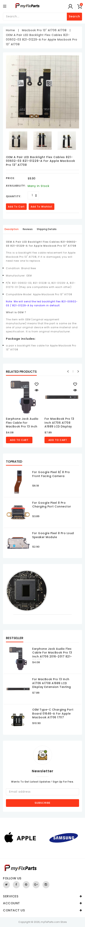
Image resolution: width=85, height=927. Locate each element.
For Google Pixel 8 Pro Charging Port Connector (51, 505)
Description (12, 229)
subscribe (42, 803)
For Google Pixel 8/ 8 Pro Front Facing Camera (51, 474)
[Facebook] (16, 884)
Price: (10, 178)
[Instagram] (45, 884)
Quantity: (13, 196)
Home (10, 30)
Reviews (28, 229)
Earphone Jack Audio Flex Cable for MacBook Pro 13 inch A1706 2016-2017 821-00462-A (22, 426)
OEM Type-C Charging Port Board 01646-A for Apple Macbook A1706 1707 (52, 713)
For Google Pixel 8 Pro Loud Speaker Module (53, 535)
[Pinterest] (26, 884)
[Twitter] (6, 884)
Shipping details (47, 229)
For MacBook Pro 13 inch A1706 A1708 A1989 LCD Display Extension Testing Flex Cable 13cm (61, 426)
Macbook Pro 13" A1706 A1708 (44, 30)
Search (74, 16)
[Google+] (36, 884)
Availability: (16, 185)
